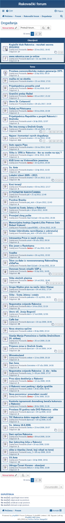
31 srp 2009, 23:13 (44, 59)
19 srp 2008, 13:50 (41, 444)
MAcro (30, 468)
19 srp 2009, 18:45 (44, 322)
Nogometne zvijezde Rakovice (25, 304)
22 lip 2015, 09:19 (42, 73)
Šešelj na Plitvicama (20, 108)
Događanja (9, 23)
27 (58, 141)
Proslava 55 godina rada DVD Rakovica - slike (33, 409)
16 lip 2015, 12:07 (40, 121)
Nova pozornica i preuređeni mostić (28, 394)
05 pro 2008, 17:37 (43, 373)
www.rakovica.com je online (24, 56)
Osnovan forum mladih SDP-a (25, 269)
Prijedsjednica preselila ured (24, 86)
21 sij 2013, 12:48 (39, 195)
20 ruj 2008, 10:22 (43, 412)
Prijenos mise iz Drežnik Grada (25, 346)
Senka (29, 427)
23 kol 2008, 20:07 (42, 427)
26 (54, 141)
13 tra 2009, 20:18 (42, 358)
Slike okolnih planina (20, 278)
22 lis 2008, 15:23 (42, 396)
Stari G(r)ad (32, 218)
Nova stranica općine (20, 328)
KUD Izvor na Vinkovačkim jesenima (28, 160)
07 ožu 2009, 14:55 (45, 365)
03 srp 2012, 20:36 (47, 218)
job (28, 195)
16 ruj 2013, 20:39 (42, 163)
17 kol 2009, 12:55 (40, 314)
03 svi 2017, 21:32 (42, 96)
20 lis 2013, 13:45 (42, 155)
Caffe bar (14, 319)
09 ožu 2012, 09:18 (41, 240)
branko (30, 81)
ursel (29, 121)
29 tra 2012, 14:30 (48, 228)
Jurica (30, 50)
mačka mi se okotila (20, 79)
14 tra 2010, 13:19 (40, 306)
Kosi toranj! (15, 184)
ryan (29, 460)
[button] (40, 34)
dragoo (30, 155)
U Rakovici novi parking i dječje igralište (31, 386)
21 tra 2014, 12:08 (42, 138)
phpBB (15, 515)
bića (29, 306)
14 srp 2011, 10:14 (47, 266)
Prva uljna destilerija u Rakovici (26, 378)
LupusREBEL (32, 228)
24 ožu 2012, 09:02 (44, 233)
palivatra (30, 297)
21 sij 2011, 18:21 (43, 297)
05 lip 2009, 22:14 (41, 331)
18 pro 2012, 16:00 (39, 210)
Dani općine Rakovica (20, 434)
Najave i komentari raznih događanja (28, 135)
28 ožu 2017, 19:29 (43, 104)
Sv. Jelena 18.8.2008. (20, 425)
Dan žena (14, 363)
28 (61, 141)
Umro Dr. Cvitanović (20, 101)
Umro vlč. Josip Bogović (22, 311)
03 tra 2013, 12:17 (42, 187)
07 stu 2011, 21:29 (42, 248)
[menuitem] (9, 11)
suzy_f (30, 373)
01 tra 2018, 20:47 (42, 88)
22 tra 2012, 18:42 (42, 50)
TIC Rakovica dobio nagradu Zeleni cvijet (31, 417)
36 (54, 132)
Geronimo (31, 365)
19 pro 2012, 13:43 (44, 202)
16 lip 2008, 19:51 (40, 460)
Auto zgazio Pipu (18, 145)
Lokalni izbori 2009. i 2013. (23, 175)
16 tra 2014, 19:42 (42, 147)
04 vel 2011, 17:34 (43, 289)
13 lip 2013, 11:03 (42, 170)
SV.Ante (13, 457)
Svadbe (13, 253)
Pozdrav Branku (17, 200)
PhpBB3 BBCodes (32, 517)
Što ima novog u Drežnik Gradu (26, 126)
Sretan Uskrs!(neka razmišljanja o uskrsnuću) (33, 231)
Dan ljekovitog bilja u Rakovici (25, 442)
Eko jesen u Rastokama (21, 245)
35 (50, 132)
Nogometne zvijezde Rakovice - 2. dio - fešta (33, 371)
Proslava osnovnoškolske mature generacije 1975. (36, 71)
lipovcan (30, 59)
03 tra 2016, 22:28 (42, 111)
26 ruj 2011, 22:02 (42, 255)
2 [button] (36, 33)
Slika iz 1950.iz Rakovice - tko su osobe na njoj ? (35, 152)
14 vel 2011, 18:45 (42, 280)
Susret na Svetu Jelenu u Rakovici (27, 207)
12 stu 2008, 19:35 (42, 381)
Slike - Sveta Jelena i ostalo (24, 295)
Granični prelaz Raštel (21, 93)
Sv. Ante (13, 167)
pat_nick (30, 202)
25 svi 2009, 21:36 (42, 341)
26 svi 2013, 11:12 (42, 178)
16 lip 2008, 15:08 (42, 468)
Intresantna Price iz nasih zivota (26, 238)
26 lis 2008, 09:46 (41, 389)
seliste (29, 331)
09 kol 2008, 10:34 (42, 437)
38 (61, 132)
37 (58, 132)
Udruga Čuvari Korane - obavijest (27, 465)
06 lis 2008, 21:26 (42, 406)
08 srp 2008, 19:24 (43, 452)
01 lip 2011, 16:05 (42, 271)
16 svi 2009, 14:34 (43, 348)
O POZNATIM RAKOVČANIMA (25, 192)
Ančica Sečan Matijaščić (37, 519)
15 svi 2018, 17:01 (42, 81)
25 (50, 141)
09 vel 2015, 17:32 (42, 129)
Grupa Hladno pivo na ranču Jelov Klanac (31, 287)
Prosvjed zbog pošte (20, 215)
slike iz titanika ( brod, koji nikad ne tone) (31, 450)
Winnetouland (16, 355)
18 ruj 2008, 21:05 (43, 420)
